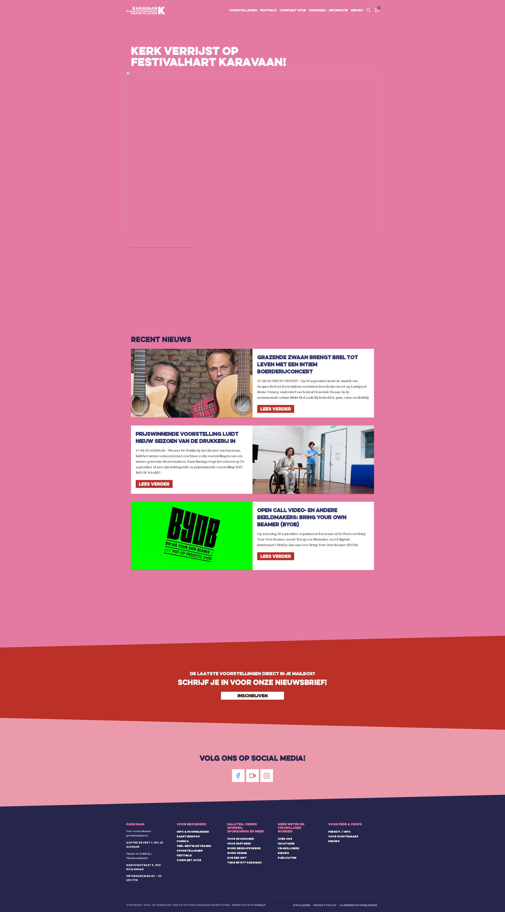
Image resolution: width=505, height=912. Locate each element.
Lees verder (275, 409)
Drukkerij (317, 10)
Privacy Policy (325, 905)
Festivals (268, 10)
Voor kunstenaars (343, 836)
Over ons (285, 838)
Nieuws (357, 10)
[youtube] (252, 775)
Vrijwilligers (288, 848)
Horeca (183, 841)
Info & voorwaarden (193, 831)
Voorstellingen (243, 10)
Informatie (338, 10)
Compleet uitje (293, 10)
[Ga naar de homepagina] (145, 11)
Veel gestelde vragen (194, 845)
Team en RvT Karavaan (244, 862)
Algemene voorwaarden (358, 905)
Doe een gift (237, 857)
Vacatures (286, 843)
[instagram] (267, 775)
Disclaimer (301, 905)
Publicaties (287, 857)
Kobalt (260, 904)
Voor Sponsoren (240, 838)
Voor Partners (239, 843)
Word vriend (237, 853)
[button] (376, 10)
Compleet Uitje (189, 860)
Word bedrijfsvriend (244, 848)
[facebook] (238, 775)
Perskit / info (339, 831)
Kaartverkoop (188, 836)
